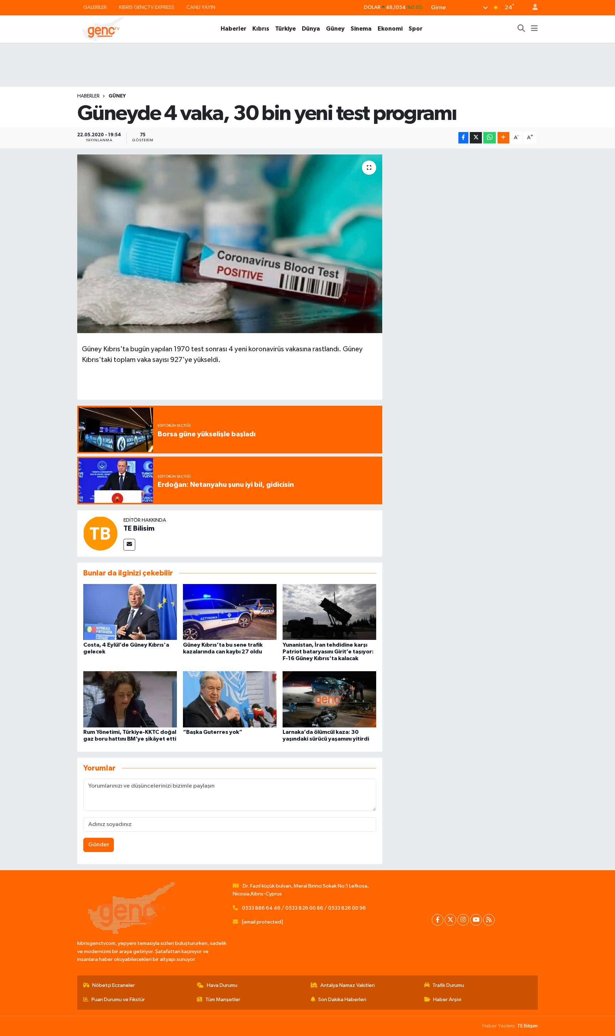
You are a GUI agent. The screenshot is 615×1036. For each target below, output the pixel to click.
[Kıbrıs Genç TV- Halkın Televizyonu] (103, 29)
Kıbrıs (260, 29)
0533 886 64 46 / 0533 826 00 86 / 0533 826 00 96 (304, 908)
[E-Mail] (129, 545)
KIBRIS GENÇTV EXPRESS (146, 7)
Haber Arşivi (447, 999)
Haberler (233, 29)
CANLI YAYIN (200, 7)
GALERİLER (95, 7)
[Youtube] (476, 920)
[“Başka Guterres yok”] (230, 699)
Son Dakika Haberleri (342, 999)
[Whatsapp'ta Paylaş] (489, 138)
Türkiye (285, 29)
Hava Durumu (222, 985)
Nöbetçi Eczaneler (113, 985)
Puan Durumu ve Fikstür (118, 999)
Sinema (361, 29)
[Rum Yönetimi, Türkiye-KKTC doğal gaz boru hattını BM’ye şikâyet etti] (130, 699)
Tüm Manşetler (222, 999)
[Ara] (521, 28)
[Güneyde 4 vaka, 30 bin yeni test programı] (229, 243)
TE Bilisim (138, 528)
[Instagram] (463, 920)
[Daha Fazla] (503, 138)
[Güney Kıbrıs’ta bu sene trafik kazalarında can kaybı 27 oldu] (230, 612)
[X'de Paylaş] (476, 138)
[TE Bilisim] (100, 533)
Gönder (98, 845)
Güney (335, 29)
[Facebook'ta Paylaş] (463, 138)
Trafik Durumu (448, 985)
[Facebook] (437, 920)
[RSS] (489, 920)
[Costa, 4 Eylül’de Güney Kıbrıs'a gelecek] (130, 612)
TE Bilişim (527, 1026)
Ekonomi (390, 29)
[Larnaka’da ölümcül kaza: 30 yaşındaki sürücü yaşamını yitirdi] (329, 699)
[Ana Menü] (534, 28)
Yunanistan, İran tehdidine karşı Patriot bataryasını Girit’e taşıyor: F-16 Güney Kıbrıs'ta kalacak (328, 651)
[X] (450, 920)
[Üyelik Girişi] (532, 7)
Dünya (311, 29)
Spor (415, 29)
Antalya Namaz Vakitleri (347, 985)
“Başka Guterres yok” (212, 732)
